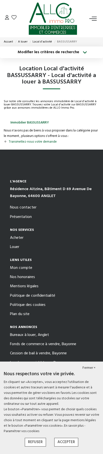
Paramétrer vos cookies (21, 431)
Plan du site (20, 314)
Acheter (17, 238)
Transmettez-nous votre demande (33, 141)
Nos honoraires (22, 277)
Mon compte (21, 268)
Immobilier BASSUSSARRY (29, 122)
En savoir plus (74, 426)
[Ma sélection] (14, 18)
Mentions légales (24, 286)
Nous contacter (23, 207)
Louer (14, 247)
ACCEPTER (66, 442)
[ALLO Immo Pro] (53, 18)
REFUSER (35, 442)
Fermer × (89, 368)
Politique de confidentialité (32, 295)
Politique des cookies (28, 305)
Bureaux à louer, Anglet (29, 335)
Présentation (21, 217)
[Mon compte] (7, 18)
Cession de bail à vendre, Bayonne (38, 353)
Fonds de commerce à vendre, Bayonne (43, 344)
